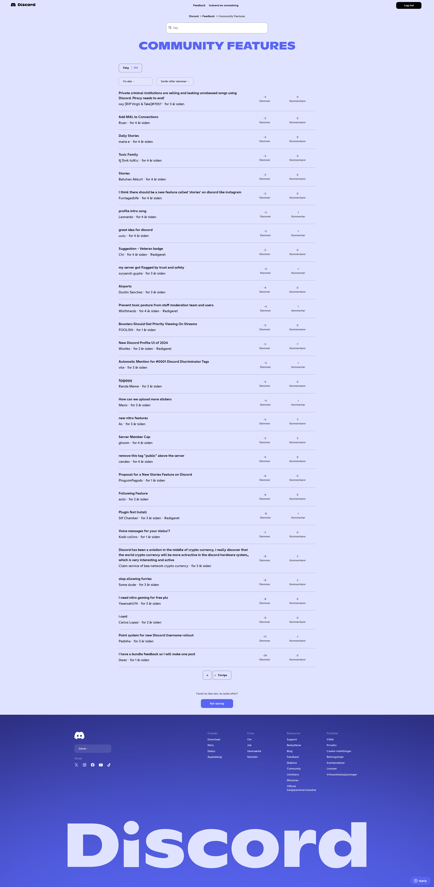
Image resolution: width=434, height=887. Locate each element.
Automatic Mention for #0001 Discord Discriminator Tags (164, 361)
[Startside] (23, 6)
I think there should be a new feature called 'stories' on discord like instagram (180, 192)
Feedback (199, 5)
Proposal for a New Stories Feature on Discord (155, 474)
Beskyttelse (294, 745)
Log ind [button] (409, 5)
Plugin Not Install (133, 512)
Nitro (211, 745)
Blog (290, 751)
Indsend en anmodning (224, 5)
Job (249, 745)
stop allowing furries (135, 579)
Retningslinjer (335, 757)
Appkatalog (215, 757)
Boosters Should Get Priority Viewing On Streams (158, 324)
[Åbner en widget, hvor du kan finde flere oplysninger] (420, 881)
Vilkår (330, 739)
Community (294, 768)
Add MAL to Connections (138, 117)
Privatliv (332, 745)
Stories (124, 173)
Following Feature (133, 493)
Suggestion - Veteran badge (141, 248)
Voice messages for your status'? (144, 531)
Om (249, 739)
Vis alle (128, 81)
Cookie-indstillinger (339, 751)
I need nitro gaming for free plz (143, 597)
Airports (125, 286)
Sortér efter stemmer (174, 81)
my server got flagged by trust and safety (151, 267)
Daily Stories (129, 136)
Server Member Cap (134, 437)
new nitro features (133, 418)
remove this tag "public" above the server (151, 455)
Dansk (83, 748)
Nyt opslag (217, 703)
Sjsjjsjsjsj (125, 380)
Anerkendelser (336, 763)
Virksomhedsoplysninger (342, 774)
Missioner (293, 780)
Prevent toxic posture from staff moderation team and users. (166, 305)
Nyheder (252, 757)
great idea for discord (136, 230)
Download (214, 739)
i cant (123, 616)
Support (292, 739)
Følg (126, 67)
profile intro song (132, 211)
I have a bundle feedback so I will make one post (157, 654)
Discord (194, 16)
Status (211, 751)
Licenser (332, 768)
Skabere (292, 763)
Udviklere (293, 774)
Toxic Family (128, 154)
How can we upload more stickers (145, 399)
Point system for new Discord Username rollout (156, 635)
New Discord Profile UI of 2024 (143, 343)
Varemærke (254, 751)
